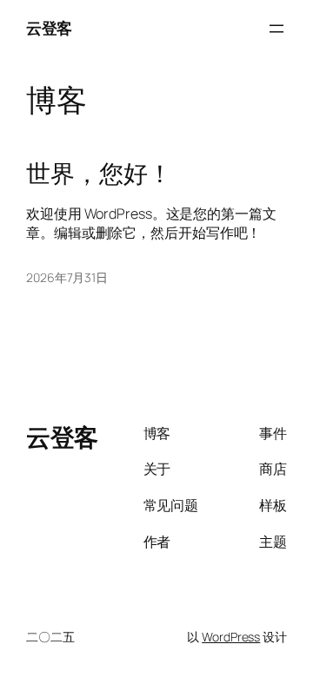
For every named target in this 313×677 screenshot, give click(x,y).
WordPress (231, 636)
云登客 (49, 27)
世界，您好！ (98, 173)
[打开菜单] (276, 28)
